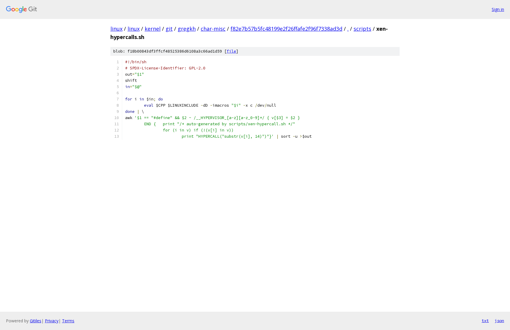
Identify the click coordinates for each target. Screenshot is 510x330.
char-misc (213, 28)
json (499, 320)
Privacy (51, 321)
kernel (153, 28)
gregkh (187, 28)
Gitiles (35, 321)
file (231, 51)
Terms (68, 321)
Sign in (498, 9)
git (169, 28)
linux (116, 28)
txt (485, 320)
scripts (362, 28)
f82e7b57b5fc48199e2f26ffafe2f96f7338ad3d (286, 28)
